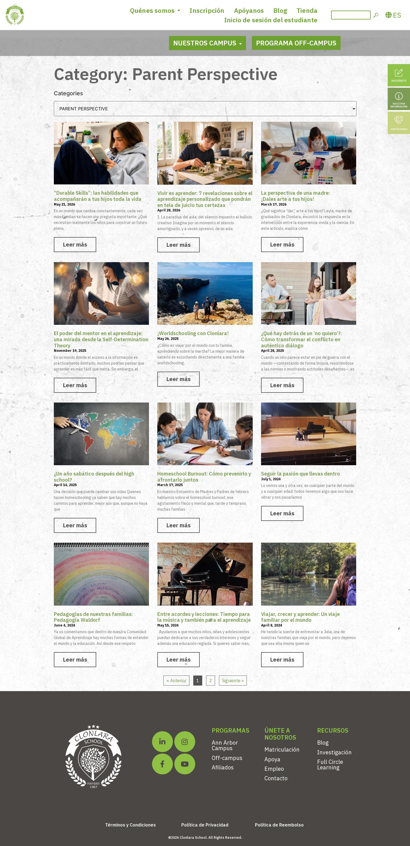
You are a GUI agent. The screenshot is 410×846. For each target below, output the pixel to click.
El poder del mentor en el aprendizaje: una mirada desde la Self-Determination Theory (101, 339)
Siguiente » (233, 680)
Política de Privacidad (204, 825)
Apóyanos (249, 10)
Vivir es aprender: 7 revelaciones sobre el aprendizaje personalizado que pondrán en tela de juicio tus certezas (204, 199)
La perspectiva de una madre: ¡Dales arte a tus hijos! (295, 196)
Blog (280, 10)
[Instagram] (184, 741)
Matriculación (282, 749)
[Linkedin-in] (162, 741)
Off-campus (227, 758)
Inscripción (207, 10)
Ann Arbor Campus (225, 745)
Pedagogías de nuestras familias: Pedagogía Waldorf (93, 617)
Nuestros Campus (204, 42)
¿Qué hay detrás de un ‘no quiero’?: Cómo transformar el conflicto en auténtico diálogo (301, 339)
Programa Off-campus (296, 42)
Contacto (276, 778)
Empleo (274, 768)
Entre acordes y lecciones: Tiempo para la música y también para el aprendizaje (204, 617)
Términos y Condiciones (130, 825)
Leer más (75, 244)
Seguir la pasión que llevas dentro (300, 473)
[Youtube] (184, 764)
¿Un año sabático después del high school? (94, 476)
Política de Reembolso (279, 825)
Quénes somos (152, 10)
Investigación (334, 752)
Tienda (306, 10)
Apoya (272, 759)
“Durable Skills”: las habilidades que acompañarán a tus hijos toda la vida (97, 196)
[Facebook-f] (162, 764)
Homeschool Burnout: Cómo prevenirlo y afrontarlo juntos (204, 476)
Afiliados (223, 767)
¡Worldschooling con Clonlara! (193, 333)
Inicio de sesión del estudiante (270, 20)
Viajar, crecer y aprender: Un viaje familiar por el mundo (300, 617)
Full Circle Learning (330, 764)
